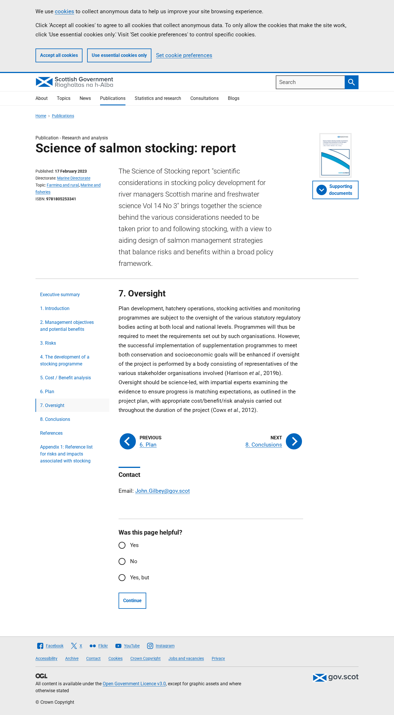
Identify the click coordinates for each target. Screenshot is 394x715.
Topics (63, 98)
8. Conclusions (55, 419)
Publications (112, 98)
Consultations (204, 98)
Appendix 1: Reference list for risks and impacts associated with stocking (66, 454)
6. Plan (47, 391)
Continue (132, 600)
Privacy (218, 658)
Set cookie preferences (184, 55)
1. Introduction (55, 308)
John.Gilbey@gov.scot (162, 491)
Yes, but (139, 577)
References (51, 433)
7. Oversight (52, 405)
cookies (64, 11)
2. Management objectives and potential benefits (67, 326)
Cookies (115, 658)
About (41, 98)
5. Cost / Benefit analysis (65, 377)
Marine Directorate (73, 178)
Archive (71, 658)
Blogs (233, 98)
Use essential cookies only (119, 55)
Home (40, 115)
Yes (134, 545)
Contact (93, 658)
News (85, 98)
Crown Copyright (145, 658)
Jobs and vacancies (186, 658)
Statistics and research (158, 98)
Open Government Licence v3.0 (134, 683)
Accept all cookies (59, 55)
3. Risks (48, 343)
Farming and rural (63, 185)
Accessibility (46, 658)
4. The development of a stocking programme (64, 360)
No (133, 561)
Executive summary (60, 294)
